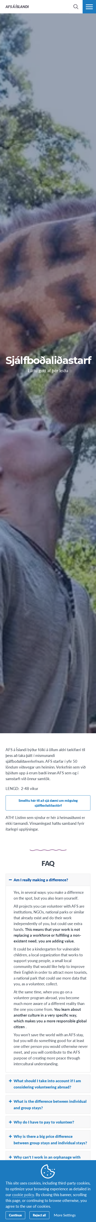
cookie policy (23, 1194)
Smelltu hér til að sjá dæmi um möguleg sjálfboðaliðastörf (48, 803)
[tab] (48, 880)
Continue (15, 1215)
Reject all (39, 1215)
